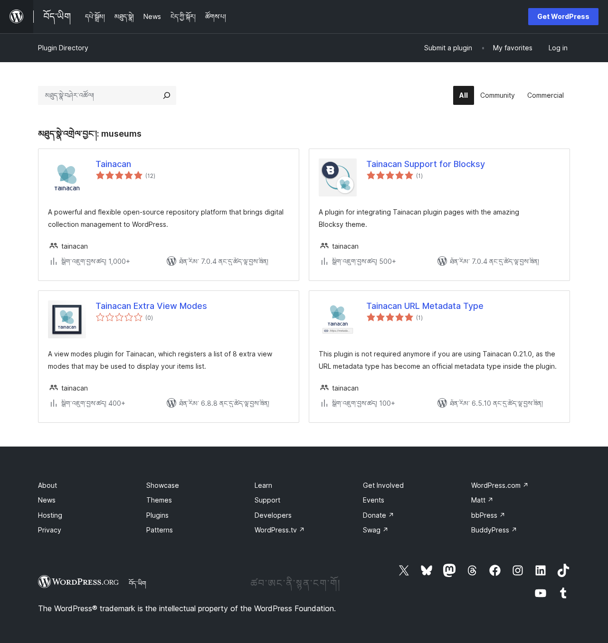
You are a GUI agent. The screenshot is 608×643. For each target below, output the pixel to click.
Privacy (49, 530)
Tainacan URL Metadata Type (425, 306)
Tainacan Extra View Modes (151, 306)
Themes (159, 500)
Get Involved (383, 485)
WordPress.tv (280, 530)
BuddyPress (494, 530)
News (47, 500)
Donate (378, 515)
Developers (273, 515)
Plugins (157, 515)
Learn (263, 485)
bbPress (488, 515)
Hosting (50, 515)
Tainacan (113, 164)
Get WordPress (563, 16)
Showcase (162, 485)
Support (267, 500)
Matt (482, 500)
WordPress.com (500, 485)
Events (373, 500)
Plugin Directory (63, 48)
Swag (376, 530)
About (47, 485)
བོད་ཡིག (137, 583)
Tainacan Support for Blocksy (425, 164)
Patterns (159, 530)
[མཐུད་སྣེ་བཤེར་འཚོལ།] (166, 95)
